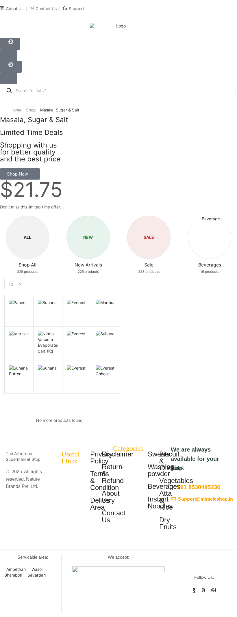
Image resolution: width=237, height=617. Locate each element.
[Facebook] (194, 589)
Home (15, 109)
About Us (14, 8)
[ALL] (27, 228)
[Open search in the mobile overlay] (118, 91)
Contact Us (46, 8)
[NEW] (88, 228)
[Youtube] (213, 589)
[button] (10, 44)
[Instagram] (203, 589)
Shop (31, 109)
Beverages (164, 486)
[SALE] (149, 228)
